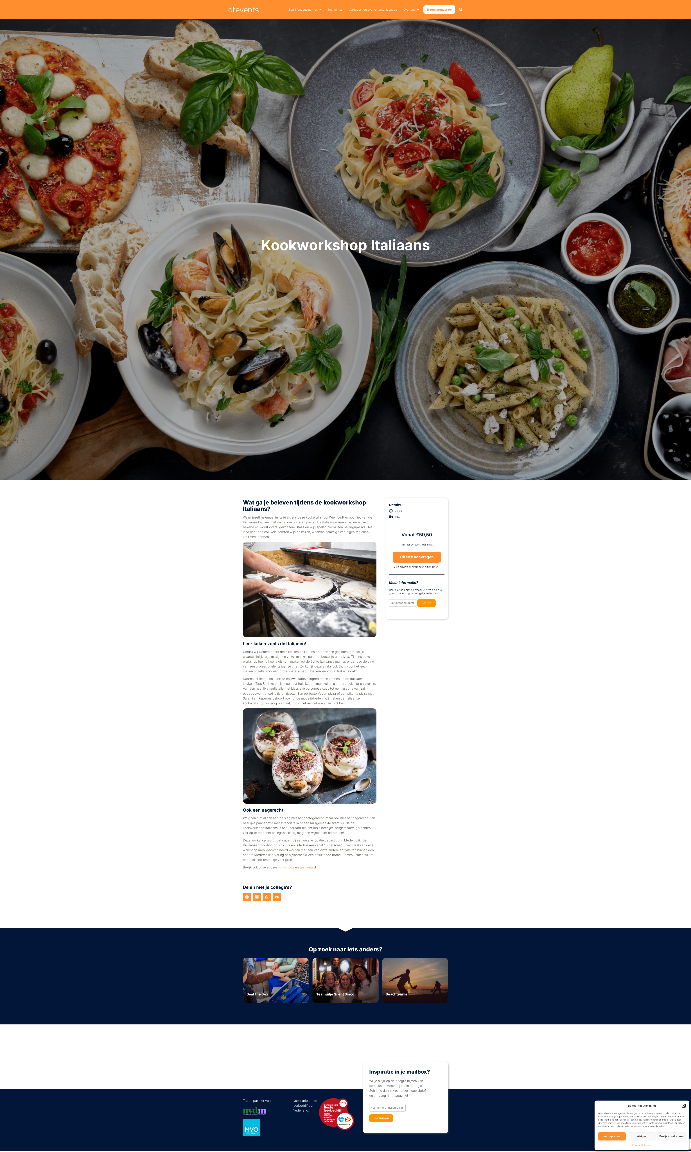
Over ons (409, 9)
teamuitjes (307, 867)
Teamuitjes (335, 9)
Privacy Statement (642, 1145)
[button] (684, 1105)
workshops (286, 867)
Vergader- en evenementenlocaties (373, 9)
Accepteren (612, 1136)
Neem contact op (439, 9)
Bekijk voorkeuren (671, 1136)
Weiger (641, 1136)
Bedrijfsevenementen (303, 9)
